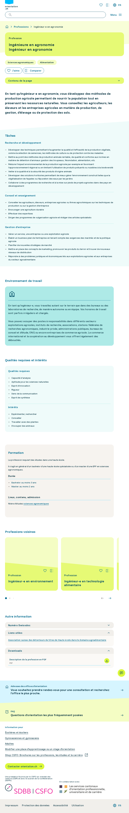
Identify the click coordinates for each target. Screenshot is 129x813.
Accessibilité (60, 805)
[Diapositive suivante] (110, 598)
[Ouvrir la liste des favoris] (101, 5)
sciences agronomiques (36, 503)
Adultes (9, 743)
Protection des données (35, 805)
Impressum (11, 805)
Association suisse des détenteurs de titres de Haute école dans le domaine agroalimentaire (57, 640)
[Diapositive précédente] (102, 598)
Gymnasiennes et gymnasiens (22, 738)
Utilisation (78, 805)
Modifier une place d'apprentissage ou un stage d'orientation (40, 749)
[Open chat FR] (121, 673)
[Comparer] (51, 571)
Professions (21, 26)
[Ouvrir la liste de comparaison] (107, 5)
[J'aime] (45, 571)
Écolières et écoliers (16, 732)
